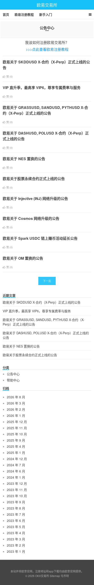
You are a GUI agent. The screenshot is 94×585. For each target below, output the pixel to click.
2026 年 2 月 (16, 409)
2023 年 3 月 (16, 539)
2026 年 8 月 (16, 397)
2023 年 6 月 (16, 520)
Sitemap (55, 576)
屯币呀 (65, 576)
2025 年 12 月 (17, 421)
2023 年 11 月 (17, 489)
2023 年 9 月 (16, 502)
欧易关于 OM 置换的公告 (23, 258)
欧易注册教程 (24, 14)
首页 (6, 14)
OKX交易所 (42, 576)
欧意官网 (70, 571)
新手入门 (45, 14)
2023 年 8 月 (16, 508)
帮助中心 (13, 380)
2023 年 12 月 (17, 483)
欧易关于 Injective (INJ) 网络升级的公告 (35, 198)
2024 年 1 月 (16, 477)
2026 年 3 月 (16, 403)
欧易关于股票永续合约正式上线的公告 (34, 178)
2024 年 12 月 (17, 458)
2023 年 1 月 (16, 551)
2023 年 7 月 (16, 514)
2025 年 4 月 (16, 446)
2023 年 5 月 (16, 526)
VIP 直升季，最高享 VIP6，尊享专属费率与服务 (42, 87)
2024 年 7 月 (16, 465)
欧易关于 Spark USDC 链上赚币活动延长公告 (40, 238)
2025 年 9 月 (16, 440)
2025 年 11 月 (17, 428)
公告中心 (13, 374)
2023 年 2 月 (16, 545)
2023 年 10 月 (17, 495)
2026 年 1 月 (16, 415)
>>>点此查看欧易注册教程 (47, 49)
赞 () (9, 76)
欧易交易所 (47, 5)
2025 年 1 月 (16, 452)
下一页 (47, 281)
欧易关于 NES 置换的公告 (24, 158)
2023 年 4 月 (16, 533)
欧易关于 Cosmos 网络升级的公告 (31, 218)
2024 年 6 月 (16, 471)
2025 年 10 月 (17, 434)
